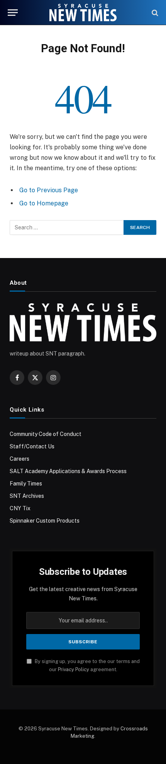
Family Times (26, 483)
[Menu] (13, 12)
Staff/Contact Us (32, 446)
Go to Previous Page (48, 190)
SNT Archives (27, 496)
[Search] (154, 12)
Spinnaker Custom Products (45, 521)
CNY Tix (20, 508)
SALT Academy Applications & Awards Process (68, 471)
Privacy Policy (73, 669)
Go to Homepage (43, 203)
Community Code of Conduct (45, 434)
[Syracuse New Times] (82, 12)
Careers (19, 459)
